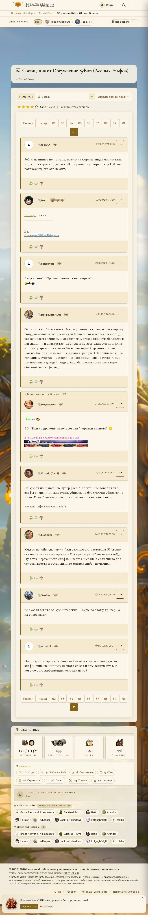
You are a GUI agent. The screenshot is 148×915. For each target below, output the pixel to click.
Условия (71, 891)
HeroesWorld (18, 13)
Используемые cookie (126, 891)
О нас (58, 891)
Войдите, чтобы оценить (74, 107)
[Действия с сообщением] (120, 144)
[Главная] (33, 5)
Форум (31, 13)
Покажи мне (29, 906)
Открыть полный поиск (112, 96)
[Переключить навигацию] (133, 5)
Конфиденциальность (94, 891)
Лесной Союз (46, 13)
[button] (108, 5)
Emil (28, 796)
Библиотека (24, 766)
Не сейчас (46, 906)
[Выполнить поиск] (92, 96)
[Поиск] (124, 5)
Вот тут (30, 215)
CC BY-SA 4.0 (71, 873)
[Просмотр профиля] (30, 144)
